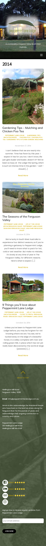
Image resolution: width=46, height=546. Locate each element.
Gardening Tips (33, 135)
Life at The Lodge (33, 224)
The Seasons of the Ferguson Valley (21, 218)
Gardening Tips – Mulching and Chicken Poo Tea (22, 129)
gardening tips (13, 140)
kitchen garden (27, 140)
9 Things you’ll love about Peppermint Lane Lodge (19, 306)
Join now (9, 531)
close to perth (26, 314)
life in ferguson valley (12, 226)
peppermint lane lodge (32, 226)
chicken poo (25, 137)
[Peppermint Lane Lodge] (22, 40)
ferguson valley (16, 317)
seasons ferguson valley (14, 228)
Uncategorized (10, 137)
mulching (39, 140)
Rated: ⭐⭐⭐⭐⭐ (16, 482)
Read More (23, 175)
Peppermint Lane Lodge (14, 135)
